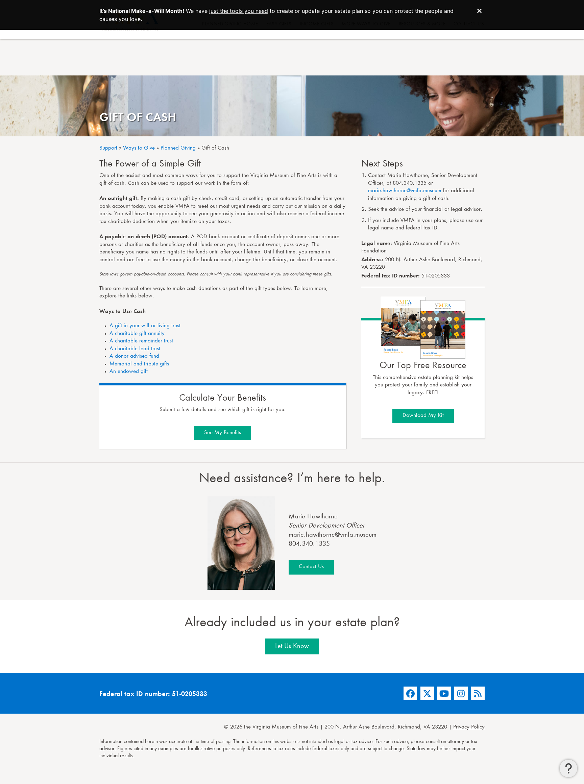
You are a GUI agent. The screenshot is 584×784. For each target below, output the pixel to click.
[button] (568, 768)
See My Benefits (222, 432)
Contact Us (311, 566)
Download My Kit (423, 415)
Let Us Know (292, 646)
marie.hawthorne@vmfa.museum (404, 191)
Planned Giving (178, 148)
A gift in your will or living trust (145, 326)
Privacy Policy (469, 727)
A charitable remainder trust (141, 341)
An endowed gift (129, 371)
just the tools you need (238, 10)
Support (108, 148)
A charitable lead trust (135, 349)
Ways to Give (139, 148)
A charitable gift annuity (137, 333)
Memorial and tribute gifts (139, 364)
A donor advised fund (134, 356)
